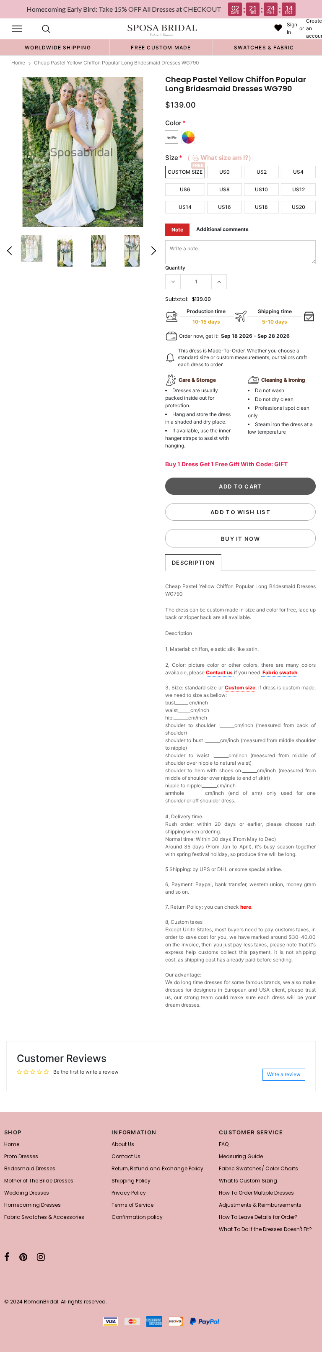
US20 (298, 207)
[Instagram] (41, 1257)
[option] (57, 47)
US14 (185, 207)
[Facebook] (7, 1257)
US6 (185, 189)
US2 (262, 172)
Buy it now (240, 538)
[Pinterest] (23, 1257)
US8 (224, 189)
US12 (298, 189)
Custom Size (185, 172)
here (245, 907)
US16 (224, 207)
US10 (261, 189)
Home (18, 62)
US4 (298, 172)
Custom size (240, 687)
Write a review (284, 1074)
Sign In (292, 28)
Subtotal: (176, 299)
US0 (224, 172)
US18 (261, 207)
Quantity (175, 268)
